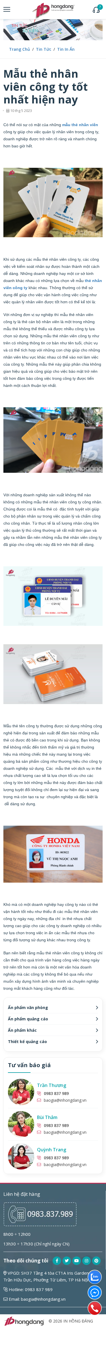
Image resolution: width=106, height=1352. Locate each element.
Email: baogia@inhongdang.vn (37, 1299)
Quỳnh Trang (51, 1150)
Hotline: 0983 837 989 (30, 1289)
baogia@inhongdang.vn (65, 1100)
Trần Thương (51, 1085)
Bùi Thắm (47, 1117)
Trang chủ (19, 49)
